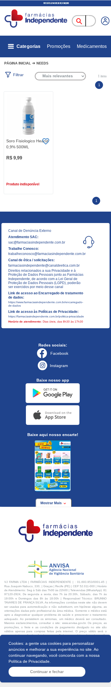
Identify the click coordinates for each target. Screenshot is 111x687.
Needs (42, 63)
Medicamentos (92, 46)
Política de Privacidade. (30, 661)
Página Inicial (17, 63)
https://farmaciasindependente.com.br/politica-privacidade (46, 316)
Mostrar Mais (51, 503)
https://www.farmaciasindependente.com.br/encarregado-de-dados (45, 304)
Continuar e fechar (47, 671)
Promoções (58, 46)
